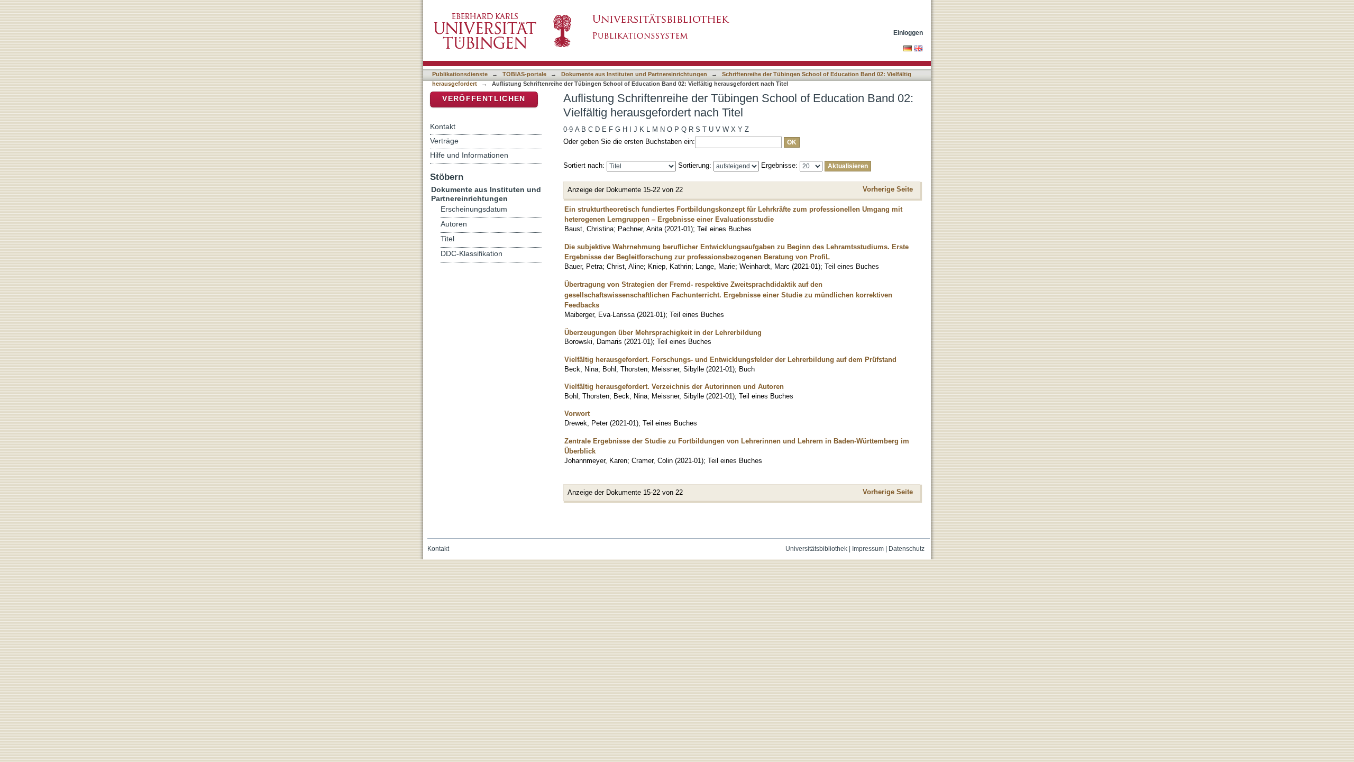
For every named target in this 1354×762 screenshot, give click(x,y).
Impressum (868, 548)
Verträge (444, 141)
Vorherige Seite (888, 189)
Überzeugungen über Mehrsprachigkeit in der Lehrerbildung (663, 333)
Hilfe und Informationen (469, 155)
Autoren (454, 224)
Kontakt (442, 126)
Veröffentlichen (483, 99)
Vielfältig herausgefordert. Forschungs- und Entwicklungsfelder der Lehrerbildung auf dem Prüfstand (730, 360)
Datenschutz (907, 548)
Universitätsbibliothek (816, 548)
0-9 (568, 129)
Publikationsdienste (460, 74)
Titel (447, 239)
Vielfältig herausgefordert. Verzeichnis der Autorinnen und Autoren (674, 387)
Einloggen (908, 32)
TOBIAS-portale (524, 74)
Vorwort (577, 414)
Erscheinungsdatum (474, 209)
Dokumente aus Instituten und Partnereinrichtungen (634, 74)
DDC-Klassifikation (471, 254)
